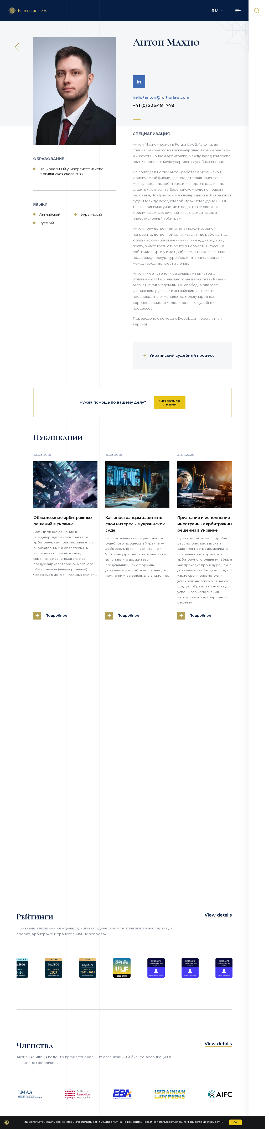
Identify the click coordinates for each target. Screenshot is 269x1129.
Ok (235, 1122)
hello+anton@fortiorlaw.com (161, 97)
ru (215, 10)
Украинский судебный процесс (182, 355)
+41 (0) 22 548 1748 (153, 105)
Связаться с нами (169, 402)
